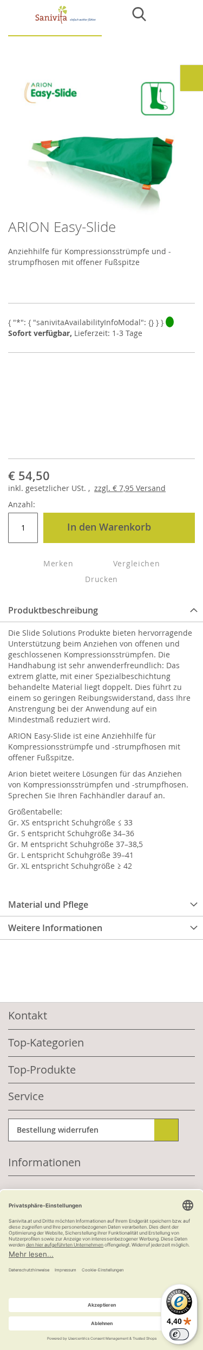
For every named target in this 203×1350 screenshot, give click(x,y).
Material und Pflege (48, 904)
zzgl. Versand (130, 488)
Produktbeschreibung (53, 610)
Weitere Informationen (55, 928)
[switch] (179, 1334)
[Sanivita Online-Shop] (55, 20)
